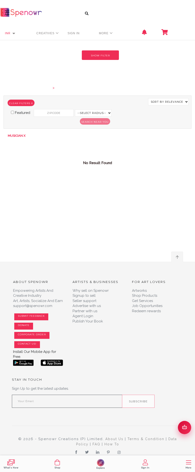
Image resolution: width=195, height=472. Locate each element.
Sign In (74, 33)
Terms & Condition (146, 439)
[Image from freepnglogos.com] (23, 363)
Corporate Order (32, 334)
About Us (115, 439)
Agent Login (83, 316)
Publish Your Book (88, 321)
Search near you (95, 121)
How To (111, 444)
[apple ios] (52, 363)
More (104, 33)
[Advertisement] (97, 218)
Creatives (45, 33)
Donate (23, 325)
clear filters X (21, 103)
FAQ (97, 444)
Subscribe (138, 401)
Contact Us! (27, 343)
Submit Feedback (31, 315)
